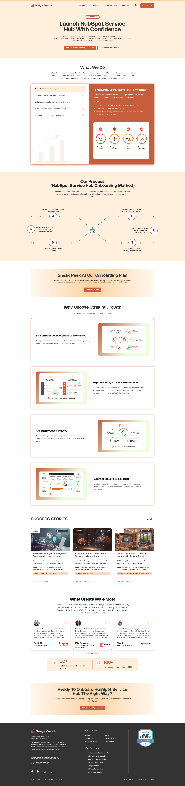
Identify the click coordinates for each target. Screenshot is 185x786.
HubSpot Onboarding (95, 762)
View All (149, 519)
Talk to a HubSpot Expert (92, 708)
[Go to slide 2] (88, 653)
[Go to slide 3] (89, 653)
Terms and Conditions (146, 779)
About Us (89, 738)
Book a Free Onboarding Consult (80, 48)
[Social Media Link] (32, 771)
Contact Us (147, 5)
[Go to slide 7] (96, 653)
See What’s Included (108, 48)
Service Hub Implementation (97, 759)
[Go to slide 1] (86, 653)
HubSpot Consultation (95, 769)
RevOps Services (93, 766)
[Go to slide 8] (98, 653)
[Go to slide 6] (95, 653)
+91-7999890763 (40, 763)
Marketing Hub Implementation (98, 753)
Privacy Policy (129, 779)
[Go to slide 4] (91, 653)
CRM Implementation (95, 772)
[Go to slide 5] (93, 653)
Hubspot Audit (91, 741)
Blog (107, 735)
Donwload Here (92, 289)
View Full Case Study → (41, 581)
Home (87, 735)
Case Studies (110, 738)
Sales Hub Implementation (96, 756)
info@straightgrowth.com (45, 757)
